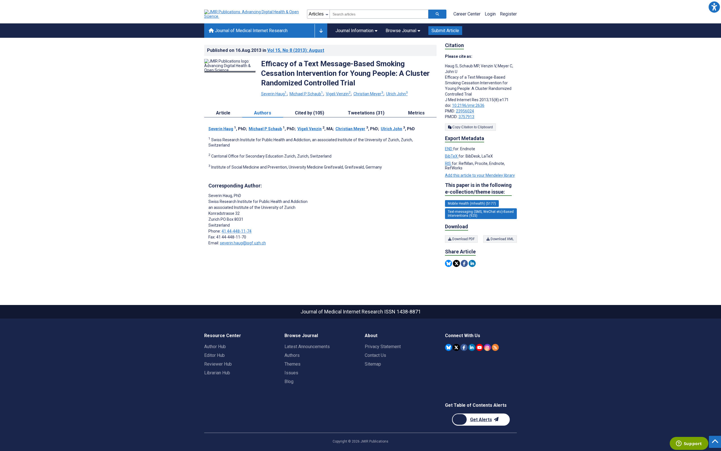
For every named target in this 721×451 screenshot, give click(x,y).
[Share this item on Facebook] (464, 263)
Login (490, 14)
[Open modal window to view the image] (229, 71)
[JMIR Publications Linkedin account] (471, 347)
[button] (714, 7)
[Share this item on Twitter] (456, 263)
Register (508, 14)
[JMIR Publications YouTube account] (479, 347)
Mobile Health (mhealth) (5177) (472, 203)
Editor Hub (214, 355)
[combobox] (379, 14)
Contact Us (375, 355)
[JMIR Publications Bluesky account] (448, 347)
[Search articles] (437, 14)
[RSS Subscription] (495, 347)
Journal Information (354, 30)
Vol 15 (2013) (295, 50)
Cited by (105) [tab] (309, 113)
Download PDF (463, 239)
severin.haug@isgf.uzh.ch (243, 243)
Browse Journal (401, 30)
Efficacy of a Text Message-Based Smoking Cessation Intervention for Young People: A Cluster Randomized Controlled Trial (345, 73)
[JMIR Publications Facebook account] (464, 347)
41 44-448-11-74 (237, 231)
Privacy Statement (383, 346)
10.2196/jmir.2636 (468, 105)
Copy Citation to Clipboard (472, 127)
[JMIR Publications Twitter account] (456, 347)
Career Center (466, 14)
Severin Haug (274, 94)
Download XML (502, 239)
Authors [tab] (262, 113)
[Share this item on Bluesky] (448, 263)
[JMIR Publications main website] (252, 14)
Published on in (265, 50)
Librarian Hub (217, 372)
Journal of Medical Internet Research (251, 30)
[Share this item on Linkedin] (472, 263)
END (449, 149)
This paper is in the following (478, 188)
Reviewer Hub (218, 364)
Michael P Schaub (306, 94)
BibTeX (452, 156)
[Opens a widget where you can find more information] (688, 444)
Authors (292, 355)
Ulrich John (397, 94)
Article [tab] (223, 113)
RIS (448, 163)
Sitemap (373, 364)
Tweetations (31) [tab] (366, 113)
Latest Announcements (307, 346)
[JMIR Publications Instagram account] (487, 347)
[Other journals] (321, 30)
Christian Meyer (368, 94)
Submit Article (445, 30)
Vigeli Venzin (338, 94)
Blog (288, 381)
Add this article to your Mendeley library (480, 175)
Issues (291, 372)
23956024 (465, 111)
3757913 (466, 116)
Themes (292, 364)
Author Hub (215, 346)
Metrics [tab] (416, 113)
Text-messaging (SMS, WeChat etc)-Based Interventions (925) (481, 214)
